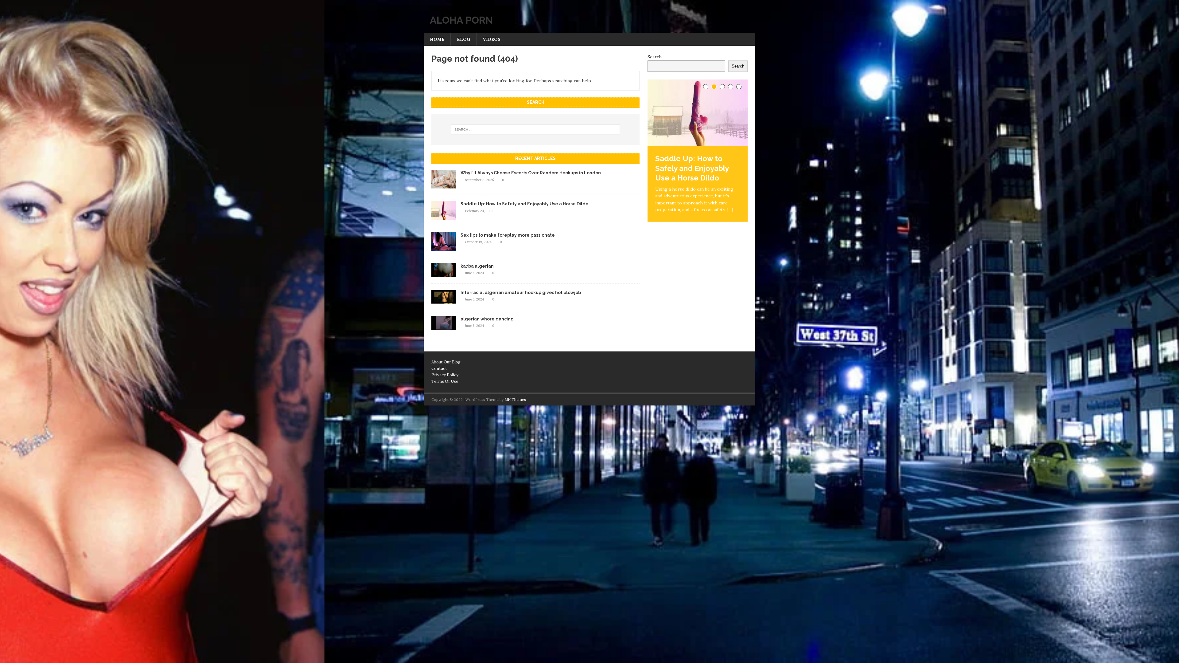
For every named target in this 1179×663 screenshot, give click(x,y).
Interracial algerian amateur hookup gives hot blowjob (521, 292)
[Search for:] (535, 129)
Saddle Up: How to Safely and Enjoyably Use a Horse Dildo (524, 203)
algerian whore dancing (487, 318)
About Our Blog (446, 362)
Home (437, 39)
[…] (730, 209)
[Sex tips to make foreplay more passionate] (443, 247)
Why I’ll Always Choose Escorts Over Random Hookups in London (531, 172)
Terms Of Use (444, 381)
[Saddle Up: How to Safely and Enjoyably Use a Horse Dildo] (443, 216)
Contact (439, 368)
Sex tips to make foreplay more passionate (508, 235)
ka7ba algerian (477, 266)
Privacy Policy (444, 375)
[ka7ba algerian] (443, 273)
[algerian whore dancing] (443, 326)
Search (655, 57)
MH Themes (515, 399)
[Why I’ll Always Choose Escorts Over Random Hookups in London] (443, 185)
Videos (491, 39)
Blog (463, 39)
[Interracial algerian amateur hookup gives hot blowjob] (443, 300)
